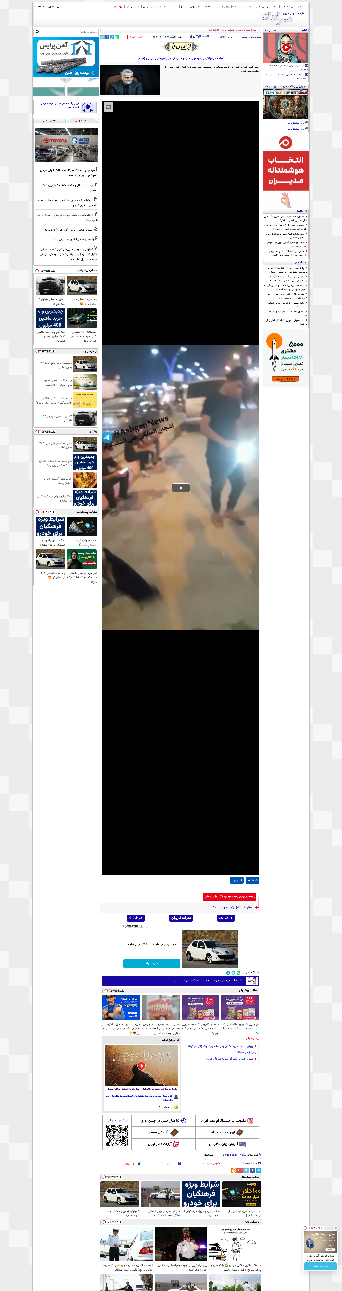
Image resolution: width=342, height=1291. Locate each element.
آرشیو (282, 6)
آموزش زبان (118, 6)
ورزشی (192, 6)
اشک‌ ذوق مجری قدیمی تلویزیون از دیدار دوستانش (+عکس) (287, 244)
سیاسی (216, 6)
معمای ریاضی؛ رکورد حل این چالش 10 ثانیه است (285, 313)
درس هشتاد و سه (296, 123)
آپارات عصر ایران (160, 1144)
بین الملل (184, 6)
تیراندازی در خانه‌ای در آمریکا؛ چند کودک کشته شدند (287, 77)
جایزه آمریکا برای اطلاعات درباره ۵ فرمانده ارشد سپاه (233, 30)
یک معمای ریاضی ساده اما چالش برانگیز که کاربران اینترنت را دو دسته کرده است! (285, 287)
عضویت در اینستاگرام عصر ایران (223, 1121)
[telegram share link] (112, 37)
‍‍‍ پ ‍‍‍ (204, 36)
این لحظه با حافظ (222, 1132)
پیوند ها (235, 6)
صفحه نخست (255, 37)
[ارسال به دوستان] (194, 36)
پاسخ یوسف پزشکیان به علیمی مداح (73, 239)
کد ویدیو (237, 880)
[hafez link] (181, 46)
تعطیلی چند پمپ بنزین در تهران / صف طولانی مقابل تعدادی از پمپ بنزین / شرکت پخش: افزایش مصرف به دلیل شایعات (69, 254)
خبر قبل (138, 918)
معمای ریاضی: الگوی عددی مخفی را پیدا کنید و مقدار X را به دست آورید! (287, 296)
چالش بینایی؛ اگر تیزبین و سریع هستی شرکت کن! (287, 305)
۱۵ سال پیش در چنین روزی (160, 1121)
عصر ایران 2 (129, 6)
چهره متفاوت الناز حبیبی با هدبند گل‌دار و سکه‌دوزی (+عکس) (286, 236)
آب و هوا (256, 6)
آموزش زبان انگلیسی (223, 1144)
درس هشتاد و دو (296, 129)
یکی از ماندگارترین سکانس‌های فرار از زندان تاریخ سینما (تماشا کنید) (143, 1089)
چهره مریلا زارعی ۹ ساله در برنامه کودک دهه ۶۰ (288, 68)
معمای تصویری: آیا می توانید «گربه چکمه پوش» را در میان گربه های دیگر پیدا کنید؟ (286, 279)
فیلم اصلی (252, 890)
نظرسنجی (266, 6)
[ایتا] (234, 1170)
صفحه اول (302, 6)
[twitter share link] (102, 37)
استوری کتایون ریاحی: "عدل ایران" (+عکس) (69, 230)
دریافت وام (152, 963)
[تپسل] (125, 926)
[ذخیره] (197, 37)
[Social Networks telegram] (228, 973)
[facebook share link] (107, 37)
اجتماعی (245, 37)
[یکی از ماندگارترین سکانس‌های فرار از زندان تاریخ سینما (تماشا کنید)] (141, 1065)
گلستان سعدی (158, 1132)
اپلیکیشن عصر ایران (116, 1120)
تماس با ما (291, 6)
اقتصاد (207, 6)
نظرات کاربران (181, 918)
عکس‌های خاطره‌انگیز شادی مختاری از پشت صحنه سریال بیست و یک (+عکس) (288, 253)
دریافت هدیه (321, 1266)
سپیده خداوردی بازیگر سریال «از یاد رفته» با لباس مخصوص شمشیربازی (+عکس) (285, 227)
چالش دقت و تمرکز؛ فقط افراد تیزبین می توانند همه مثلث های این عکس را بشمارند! (287, 270)
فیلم (138, 6)
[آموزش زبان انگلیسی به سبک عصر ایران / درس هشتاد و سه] (285, 104)
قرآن (152, 6)
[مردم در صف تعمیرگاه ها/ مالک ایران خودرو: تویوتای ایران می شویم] (66, 145)
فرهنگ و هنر (173, 6)
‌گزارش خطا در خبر (136, 37)
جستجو (275, 6)
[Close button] (336, 1228)
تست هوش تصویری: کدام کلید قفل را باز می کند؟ (286, 322)
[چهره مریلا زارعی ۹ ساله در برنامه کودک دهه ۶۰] (285, 48)
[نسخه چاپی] (191, 36)
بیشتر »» (270, 30)
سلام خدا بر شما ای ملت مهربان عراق (229, 1058)
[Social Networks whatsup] (239, 973)
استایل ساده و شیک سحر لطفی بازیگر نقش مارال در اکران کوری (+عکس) (285, 218)
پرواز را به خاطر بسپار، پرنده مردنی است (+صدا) (59, 106)
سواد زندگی (225, 6)
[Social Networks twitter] (233, 973)
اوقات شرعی (246, 6)
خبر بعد (224, 918)
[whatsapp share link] (117, 37)
